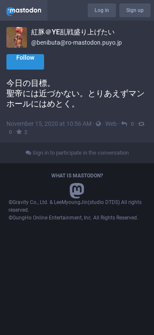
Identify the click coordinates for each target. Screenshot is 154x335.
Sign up (135, 10)
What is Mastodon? (77, 176)
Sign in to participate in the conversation (80, 152)
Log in (102, 10)
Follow (25, 57)
